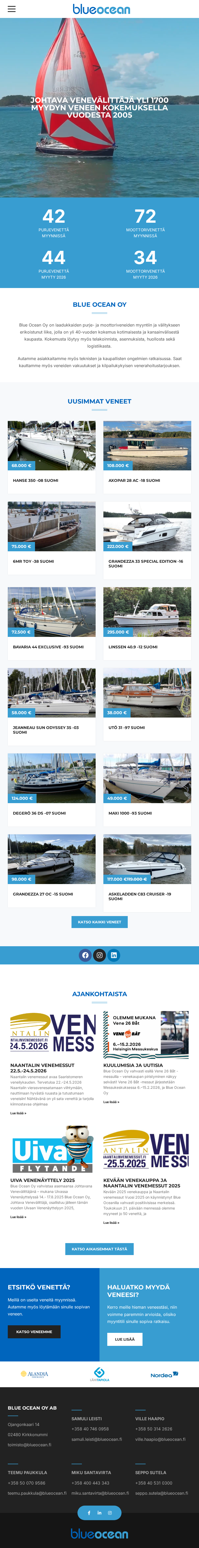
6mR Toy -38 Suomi (33, 561)
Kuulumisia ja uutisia (133, 1065)
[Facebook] (85, 955)
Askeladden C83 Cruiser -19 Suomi (140, 896)
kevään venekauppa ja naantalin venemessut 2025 (141, 1183)
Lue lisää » (18, 1113)
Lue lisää (125, 1339)
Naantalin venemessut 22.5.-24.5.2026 (42, 1068)
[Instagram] (99, 955)
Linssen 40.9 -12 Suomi (133, 646)
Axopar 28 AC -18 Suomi (134, 480)
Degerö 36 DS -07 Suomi (39, 813)
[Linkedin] (113, 955)
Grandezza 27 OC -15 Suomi (43, 894)
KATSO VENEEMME (34, 1331)
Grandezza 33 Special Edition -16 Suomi (146, 563)
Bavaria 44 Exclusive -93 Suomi (48, 646)
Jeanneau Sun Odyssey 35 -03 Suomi (46, 730)
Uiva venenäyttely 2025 (42, 1180)
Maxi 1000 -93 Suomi (130, 813)
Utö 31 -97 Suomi (127, 727)
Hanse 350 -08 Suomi (35, 480)
